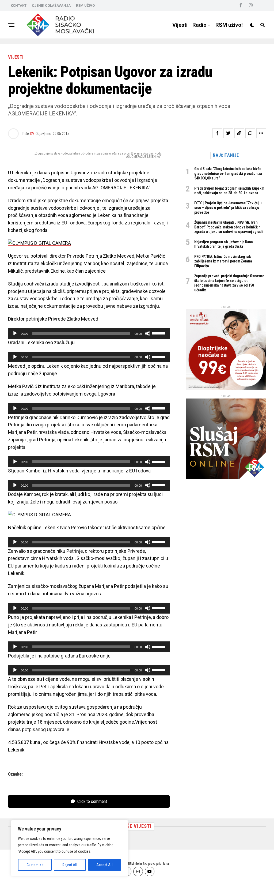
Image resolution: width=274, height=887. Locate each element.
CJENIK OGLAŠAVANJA (51, 5)
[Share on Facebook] (217, 133)
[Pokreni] (15, 333)
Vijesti (180, 25)
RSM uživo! (229, 25)
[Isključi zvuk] (147, 333)
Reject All (69, 865)
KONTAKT (18, 5)
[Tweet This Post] (228, 133)
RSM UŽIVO (85, 5)
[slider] (159, 333)
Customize (34, 865)
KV (32, 133)
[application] (89, 333)
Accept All (104, 865)
